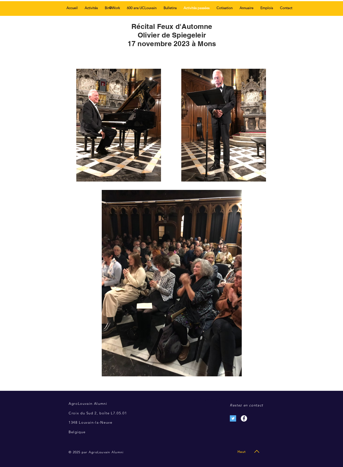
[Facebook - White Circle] (244, 418)
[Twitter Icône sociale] (233, 418)
